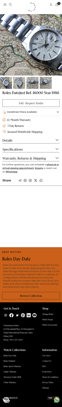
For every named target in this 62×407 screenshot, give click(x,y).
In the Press (46, 371)
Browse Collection (31, 295)
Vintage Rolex (47, 314)
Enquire (39, 168)
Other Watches (10, 382)
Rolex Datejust (9, 361)
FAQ (44, 366)
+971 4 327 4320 (16, 339)
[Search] (10, 4)
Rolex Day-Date (10, 355)
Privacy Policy (48, 382)
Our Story (46, 355)
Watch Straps (47, 319)
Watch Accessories (49, 325)
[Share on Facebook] (30, 180)
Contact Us (46, 361)
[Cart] (56, 4)
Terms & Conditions (50, 377)
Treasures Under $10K (12, 377)
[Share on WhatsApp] (41, 180)
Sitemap (45, 387)
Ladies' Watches (10, 371)
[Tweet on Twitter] (20, 180)
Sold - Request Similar (31, 103)
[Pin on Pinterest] (25, 180)
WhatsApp (11, 171)
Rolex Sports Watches (12, 366)
